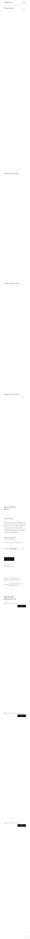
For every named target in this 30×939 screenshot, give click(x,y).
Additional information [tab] (11, 579)
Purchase (9, 559)
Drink (12, 566)
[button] (24, 9)
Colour (6, 548)
